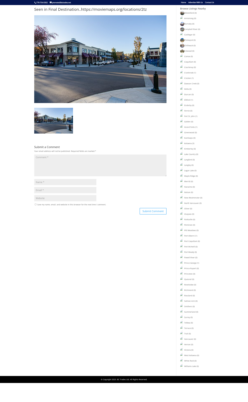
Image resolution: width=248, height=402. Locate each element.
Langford (188, 159)
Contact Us (209, 2)
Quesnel (188, 279)
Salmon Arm (189, 301)
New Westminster (192, 197)
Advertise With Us (195, 2)
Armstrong (188, 18)
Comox (187, 56)
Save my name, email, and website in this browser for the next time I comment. (71, 204)
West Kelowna (190, 355)
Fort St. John (189, 116)
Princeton (188, 274)
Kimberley (188, 149)
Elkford (187, 100)
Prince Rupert (190, 268)
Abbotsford (189, 13)
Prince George (190, 263)
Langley (187, 165)
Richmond (188, 290)
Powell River (189, 257)
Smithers (188, 306)
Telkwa (187, 322)
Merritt (187, 181)
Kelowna (188, 143)
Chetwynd (188, 40)
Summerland (190, 312)
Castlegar (188, 34)
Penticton (188, 225)
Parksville (188, 219)
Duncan (187, 94)
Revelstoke (188, 284)
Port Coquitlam (190, 241)
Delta (186, 89)
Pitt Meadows (190, 230)
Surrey (187, 317)
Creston (187, 78)
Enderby (188, 105)
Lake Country (190, 154)
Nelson (187, 192)
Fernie (187, 110)
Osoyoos (188, 214)
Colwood (188, 51)
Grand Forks (189, 127)
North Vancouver (191, 203)
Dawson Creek (190, 83)
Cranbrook (188, 72)
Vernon (187, 344)
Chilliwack (188, 45)
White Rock (189, 361)
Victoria (187, 350)
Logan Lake (189, 170)
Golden (187, 121)
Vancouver (188, 339)
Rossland (188, 295)
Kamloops (188, 138)
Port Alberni (189, 236)
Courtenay (188, 67)
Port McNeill (189, 246)
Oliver (186, 208)
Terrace (187, 328)
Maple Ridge (189, 176)
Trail (186, 333)
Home (183, 2)
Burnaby (188, 24)
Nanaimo (188, 187)
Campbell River (190, 29)
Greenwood (189, 132)
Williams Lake (190, 366)
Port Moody (189, 252)
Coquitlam (188, 62)
